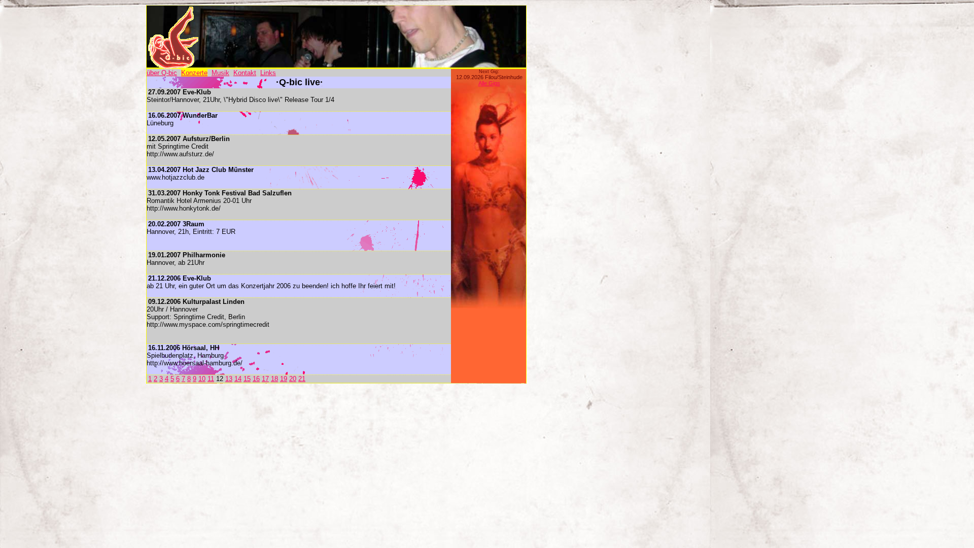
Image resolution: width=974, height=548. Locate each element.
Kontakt (244, 73)
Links (268, 73)
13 (228, 379)
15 (247, 379)
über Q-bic (162, 73)
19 (283, 379)
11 (210, 379)
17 (265, 379)
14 (237, 379)
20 (292, 379)
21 (301, 379)
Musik (220, 73)
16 (256, 379)
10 (201, 379)
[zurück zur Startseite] (173, 66)
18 (274, 379)
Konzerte (194, 73)
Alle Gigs (489, 83)
